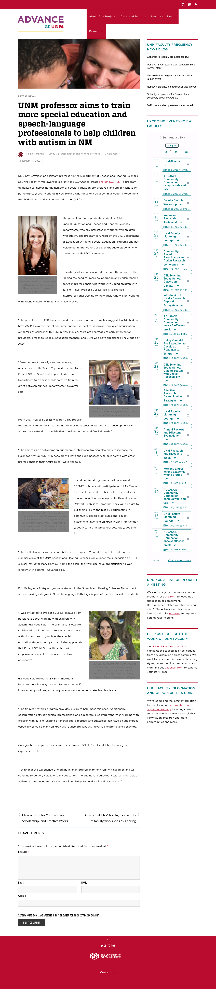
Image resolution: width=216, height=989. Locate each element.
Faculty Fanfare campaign (169, 646)
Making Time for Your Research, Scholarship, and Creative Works (43, 817)
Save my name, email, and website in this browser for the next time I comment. (58, 915)
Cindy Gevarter (57, 153)
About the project (102, 16)
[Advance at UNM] (41, 23)
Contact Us (108, 972)
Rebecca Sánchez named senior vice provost (172, 86)
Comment (23, 852)
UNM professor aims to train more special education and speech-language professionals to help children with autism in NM (77, 124)
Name (20, 882)
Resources (96, 31)
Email (84, 882)
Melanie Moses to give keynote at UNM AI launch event (170, 77)
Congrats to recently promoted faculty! (168, 56)
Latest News (27, 96)
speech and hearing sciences (83, 153)
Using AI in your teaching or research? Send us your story (171, 66)
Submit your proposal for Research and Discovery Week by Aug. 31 (168, 96)
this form (170, 596)
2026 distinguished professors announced (170, 105)
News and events (163, 16)
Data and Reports (133, 16)
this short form (174, 667)
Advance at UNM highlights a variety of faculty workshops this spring (112, 817)
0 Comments (112, 153)
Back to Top (108, 945)
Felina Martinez (35, 153)
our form (174, 613)
